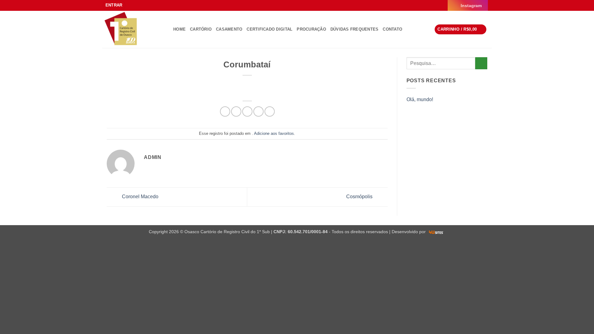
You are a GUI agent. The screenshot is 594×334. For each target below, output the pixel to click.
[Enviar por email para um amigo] (247, 111)
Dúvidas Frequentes (354, 29)
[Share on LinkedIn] (270, 111)
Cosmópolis (360, 196)
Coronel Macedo (139, 196)
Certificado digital (269, 29)
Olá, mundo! (420, 99)
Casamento (229, 29)
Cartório (201, 29)
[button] (114, 5)
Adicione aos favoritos (274, 133)
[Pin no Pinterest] (258, 111)
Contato (392, 29)
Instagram (471, 5)
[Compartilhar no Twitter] (236, 111)
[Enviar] (481, 63)
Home (179, 29)
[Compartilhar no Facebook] (225, 111)
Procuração (311, 29)
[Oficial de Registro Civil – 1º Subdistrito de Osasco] (133, 29)
